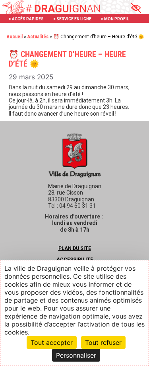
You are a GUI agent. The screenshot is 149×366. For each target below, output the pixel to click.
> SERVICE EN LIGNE (72, 19)
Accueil (15, 36)
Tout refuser (103, 342)
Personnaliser (76, 355)
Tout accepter (52, 342)
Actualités (37, 36)
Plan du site (74, 248)
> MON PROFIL (115, 19)
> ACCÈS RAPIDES (26, 19)
